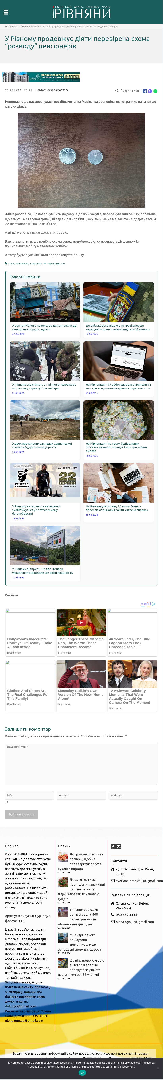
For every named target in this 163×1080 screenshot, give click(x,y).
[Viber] (150, 91)
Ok (82, 1072)
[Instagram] (118, 846)
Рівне (11, 263)
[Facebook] (144, 91)
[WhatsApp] (155, 91)
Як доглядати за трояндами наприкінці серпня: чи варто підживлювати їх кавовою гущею (81, 889)
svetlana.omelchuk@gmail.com (139, 881)
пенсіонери (22, 263)
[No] (158, 1068)
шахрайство (36, 263)
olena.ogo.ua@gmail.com (135, 922)
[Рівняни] (81, 11)
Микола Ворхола (57, 90)
